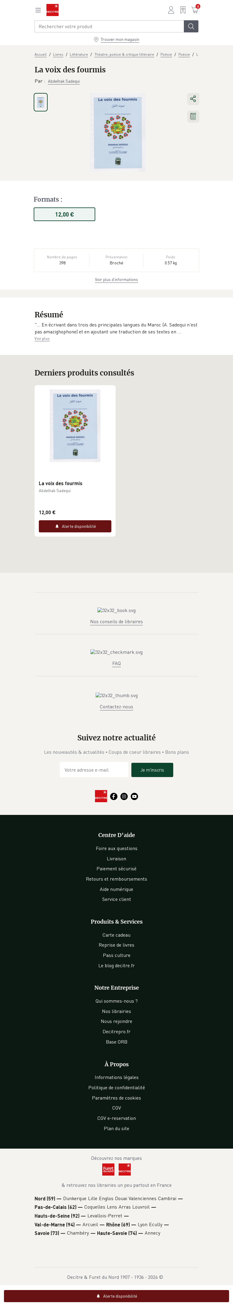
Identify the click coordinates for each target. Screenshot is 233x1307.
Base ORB (116, 1042)
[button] (116, 328)
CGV (116, 1108)
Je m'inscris (152, 770)
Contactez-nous (116, 706)
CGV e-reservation (116, 1118)
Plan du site (116, 1128)
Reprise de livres (116, 945)
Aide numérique (116, 889)
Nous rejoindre (116, 1021)
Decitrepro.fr (116, 1031)
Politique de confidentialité (116, 1087)
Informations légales (117, 1077)
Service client (116, 899)
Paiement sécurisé (116, 868)
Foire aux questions (116, 848)
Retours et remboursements (116, 879)
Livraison (116, 858)
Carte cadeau (116, 935)
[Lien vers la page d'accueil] (52, 10)
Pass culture (116, 955)
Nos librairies (116, 1011)
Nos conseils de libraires (116, 621)
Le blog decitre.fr (116, 965)
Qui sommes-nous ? (117, 1001)
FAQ (116, 663)
